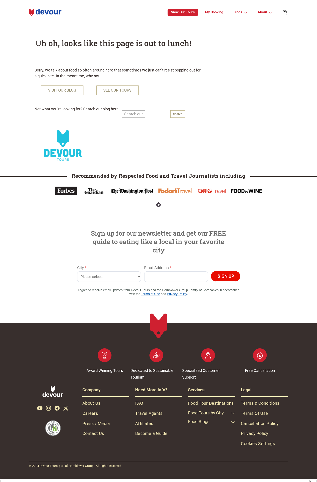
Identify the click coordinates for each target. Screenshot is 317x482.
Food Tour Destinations (211, 403)
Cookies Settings (258, 443)
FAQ (139, 403)
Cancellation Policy (259, 423)
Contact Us (93, 433)
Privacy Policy (254, 433)
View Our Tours (183, 12)
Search (177, 114)
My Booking (214, 12)
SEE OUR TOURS (117, 90)
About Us (91, 403)
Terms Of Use (254, 413)
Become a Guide (151, 433)
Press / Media (96, 423)
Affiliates (144, 423)
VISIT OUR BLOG (62, 90)
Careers (90, 413)
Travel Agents (148, 413)
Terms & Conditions (260, 403)
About (262, 12)
